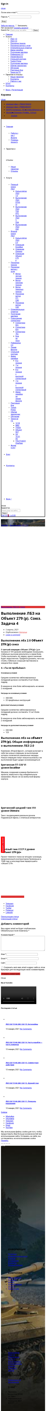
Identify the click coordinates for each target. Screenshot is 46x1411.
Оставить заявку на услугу (12, 897)
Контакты (14, 79)
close (3, 8)
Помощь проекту (14, 141)
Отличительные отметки (21, 48)
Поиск (35, 30)
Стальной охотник (18, 59)
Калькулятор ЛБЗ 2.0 (13, 1358)
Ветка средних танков (19, 282)
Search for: (5, 30)
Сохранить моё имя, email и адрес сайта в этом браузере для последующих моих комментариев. (23, 968)
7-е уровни (18, 366)
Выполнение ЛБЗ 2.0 (19, 525)
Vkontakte (10, 113)
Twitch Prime (15, 61)
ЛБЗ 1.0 (13, 39)
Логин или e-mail (9, 12)
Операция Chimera (19, 250)
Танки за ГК (15, 72)
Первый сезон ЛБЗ (14, 186)
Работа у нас (15, 81)
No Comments (26, 1029)
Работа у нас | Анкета (14, 135)
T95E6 (18, 428)
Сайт (3, 963)
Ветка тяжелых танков (19, 289)
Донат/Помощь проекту (15, 1285)
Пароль (5, 17)
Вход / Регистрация (14, 90)
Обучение (14, 68)
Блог (8, 454)
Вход (4, 21)
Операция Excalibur (19, 246)
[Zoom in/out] (9, 1143)
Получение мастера (19, 52)
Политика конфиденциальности (17, 1255)
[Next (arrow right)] (4, 1145)
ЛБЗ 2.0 (13, 41)
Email (4, 958)
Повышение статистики (16, 319)
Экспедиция (13, 1382)
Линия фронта (16, 57)
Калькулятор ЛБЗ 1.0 (13, 1354)
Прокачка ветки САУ (19, 305)
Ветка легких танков (18, 276)
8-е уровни (18, 362)
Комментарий (8, 935)
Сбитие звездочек (18, 66)
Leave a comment (13, 634)
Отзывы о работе (12, 1281)
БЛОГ (8, 83)
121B (17, 423)
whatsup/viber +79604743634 (18, 104)
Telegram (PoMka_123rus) (25, 113)
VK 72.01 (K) (17, 436)
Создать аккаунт (21, 28)
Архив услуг (13, 446)
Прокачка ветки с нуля (20, 45)
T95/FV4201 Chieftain (20, 442)
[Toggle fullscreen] (7, 1143)
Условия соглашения (13, 1259)
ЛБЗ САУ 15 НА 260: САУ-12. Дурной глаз (22, 1083)
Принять (4, 1141)
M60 (17, 425)
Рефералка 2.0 (16, 54)
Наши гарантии (17, 77)
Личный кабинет (15, 1265)
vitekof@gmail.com (35, 110)
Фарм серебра (16, 50)
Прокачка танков (17, 43)
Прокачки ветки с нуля (15, 269)
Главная (9, 34)
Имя (3, 954)
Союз (22, 607)
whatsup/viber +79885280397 (18, 107)
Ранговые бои (16, 70)
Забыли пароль (7, 26)
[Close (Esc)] (2, 1143)
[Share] (4, 1143)
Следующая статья (9, 919)
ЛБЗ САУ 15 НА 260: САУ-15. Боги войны (22, 1024)
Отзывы (14, 171)
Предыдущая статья (10, 917)
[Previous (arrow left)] (2, 1145)
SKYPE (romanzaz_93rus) (16, 110)
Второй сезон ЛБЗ (14, 233)
